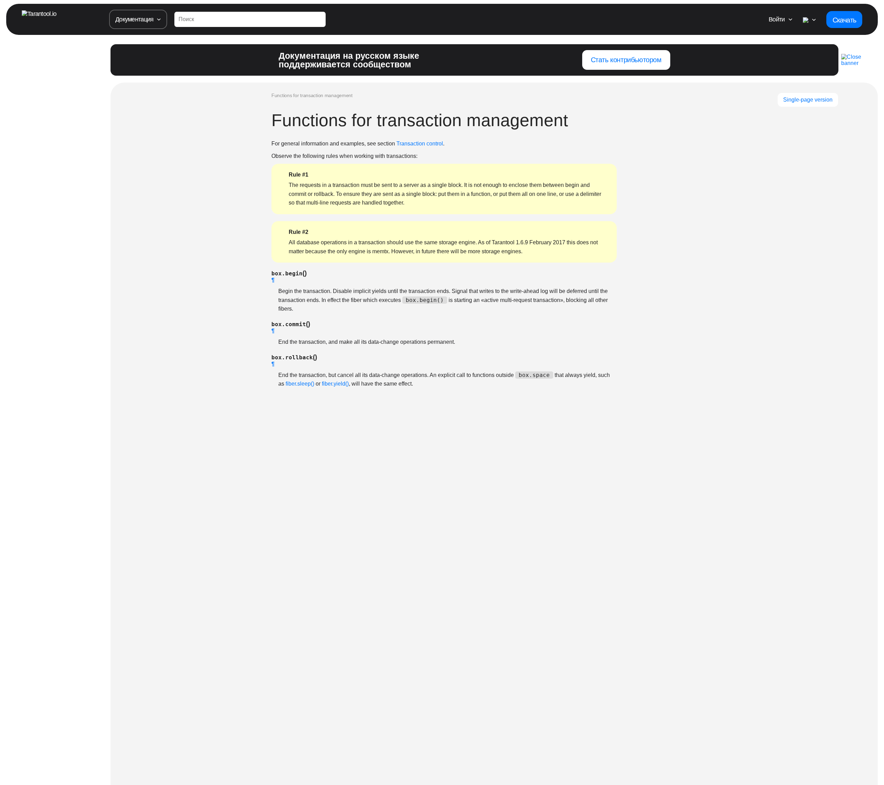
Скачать (844, 20)
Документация (134, 19)
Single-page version (808, 100)
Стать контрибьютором (626, 60)
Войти (777, 19)
